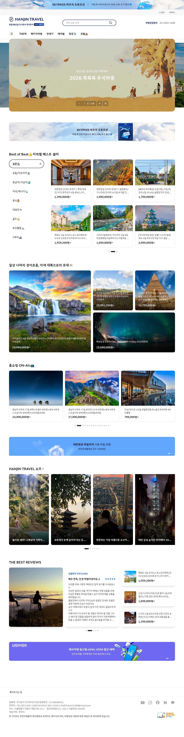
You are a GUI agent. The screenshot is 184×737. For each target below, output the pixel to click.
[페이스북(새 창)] (158, 703)
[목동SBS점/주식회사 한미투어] (26, 19)
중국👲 (16, 200)
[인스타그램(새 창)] (150, 703)
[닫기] (173, 5)
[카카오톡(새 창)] (173, 703)
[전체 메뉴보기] (11, 33)
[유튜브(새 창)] (142, 703)
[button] (109, 251)
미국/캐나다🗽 (20, 191)
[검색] (111, 23)
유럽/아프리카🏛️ (21, 173)
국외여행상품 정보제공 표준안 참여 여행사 (166, 715)
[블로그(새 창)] (165, 703)
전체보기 (105, 103)
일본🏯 (16, 164)
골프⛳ (16, 218)
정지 (99, 103)
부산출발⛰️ (18, 228)
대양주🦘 (17, 209)
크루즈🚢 (17, 237)
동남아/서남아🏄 (21, 182)
